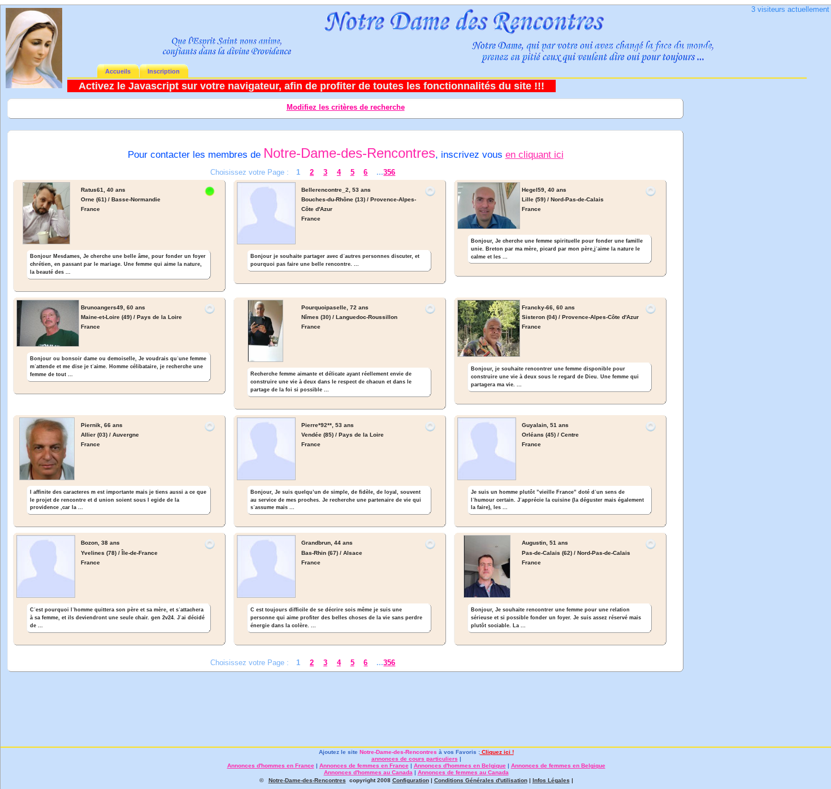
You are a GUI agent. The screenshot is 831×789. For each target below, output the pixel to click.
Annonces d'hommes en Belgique (460, 765)
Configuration (410, 780)
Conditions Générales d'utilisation (480, 780)
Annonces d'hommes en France (270, 765)
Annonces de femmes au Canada (463, 772)
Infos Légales (551, 780)
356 (389, 172)
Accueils (118, 71)
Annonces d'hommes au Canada (368, 772)
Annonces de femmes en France (364, 765)
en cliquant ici (534, 154)
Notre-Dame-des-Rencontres (398, 752)
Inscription (164, 71)
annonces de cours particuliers (414, 759)
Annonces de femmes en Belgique (558, 765)
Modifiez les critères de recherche (346, 107)
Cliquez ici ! (497, 752)
